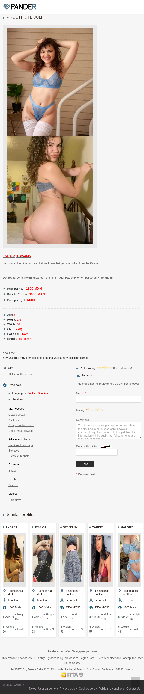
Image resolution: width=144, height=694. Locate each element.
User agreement (48, 688)
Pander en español (58, 651)
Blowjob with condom (21, 425)
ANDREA (11, 527)
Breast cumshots (18, 456)
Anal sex (13, 420)
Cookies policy (88, 688)
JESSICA (40, 527)
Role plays (14, 499)
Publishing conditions (111, 688)
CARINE (97, 527)
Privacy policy (68, 688)
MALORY (127, 527)
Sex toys (13, 450)
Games (13, 485)
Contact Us (133, 688)
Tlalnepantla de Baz (20, 374)
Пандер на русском (84, 651)
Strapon (13, 470)
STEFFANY (70, 527)
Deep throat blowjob (20, 430)
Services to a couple (20, 445)
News (32, 688)
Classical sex (16, 414)
